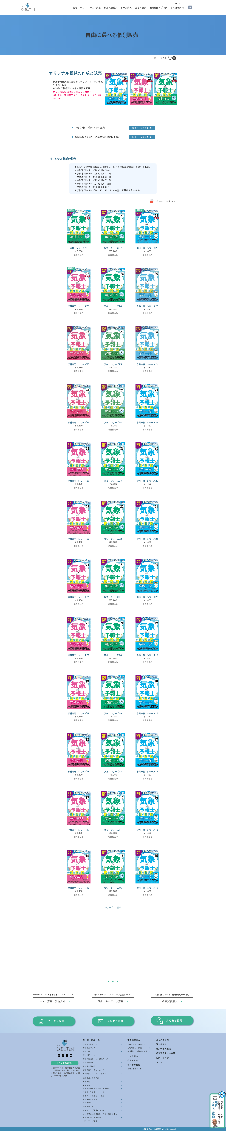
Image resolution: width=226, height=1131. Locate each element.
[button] (77, 7)
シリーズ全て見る (113, 907)
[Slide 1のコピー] (117, 981)
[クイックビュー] (113, 227)
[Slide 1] (112, 981)
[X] (67, 1055)
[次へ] (166, 951)
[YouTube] (71, 1055)
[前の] (60, 951)
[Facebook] (63, 1055)
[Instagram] (59, 1055)
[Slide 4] (108, 981)
